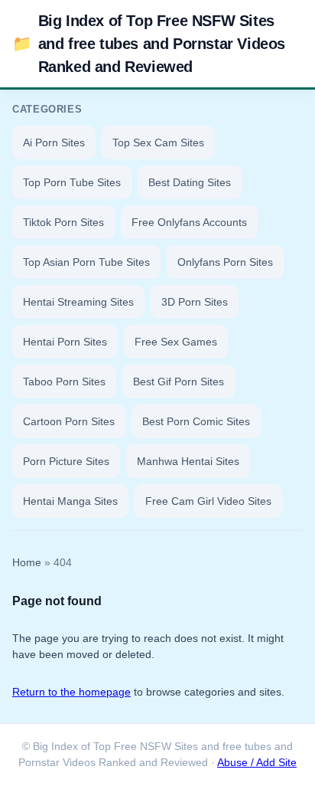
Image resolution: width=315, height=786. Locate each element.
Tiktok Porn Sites (63, 222)
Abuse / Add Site (257, 762)
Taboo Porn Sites (64, 381)
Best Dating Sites (189, 182)
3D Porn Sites (194, 302)
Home (26, 562)
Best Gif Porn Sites (178, 381)
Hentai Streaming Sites (78, 302)
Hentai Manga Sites (70, 501)
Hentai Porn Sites (65, 342)
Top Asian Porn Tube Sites (86, 262)
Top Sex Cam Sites (158, 142)
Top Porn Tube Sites (72, 182)
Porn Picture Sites (66, 461)
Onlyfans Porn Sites (225, 262)
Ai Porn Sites (54, 142)
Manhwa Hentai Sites (188, 461)
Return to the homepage (71, 692)
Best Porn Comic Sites (196, 421)
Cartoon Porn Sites (69, 421)
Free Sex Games (176, 342)
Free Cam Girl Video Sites (208, 501)
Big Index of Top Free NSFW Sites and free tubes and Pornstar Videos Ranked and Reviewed (148, 43)
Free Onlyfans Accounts (189, 222)
